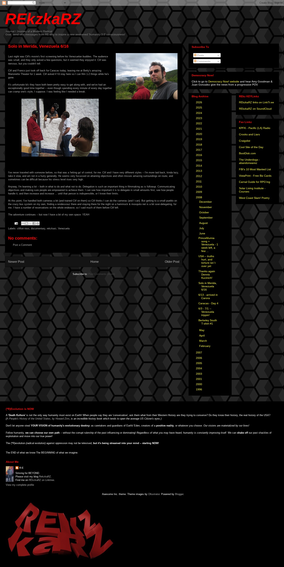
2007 (199, 352)
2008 (199, 197)
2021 (199, 128)
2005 (199, 363)
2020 (199, 134)
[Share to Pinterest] (38, 223)
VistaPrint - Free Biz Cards (255, 175)
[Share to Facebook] (34, 223)
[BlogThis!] (27, 223)
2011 (199, 181)
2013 (199, 170)
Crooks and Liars (249, 134)
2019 (199, 139)
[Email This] (23, 223)
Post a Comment (22, 244)
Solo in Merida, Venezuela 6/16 (207, 286)
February (205, 345)
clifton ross (23, 228)
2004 (199, 368)
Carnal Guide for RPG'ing (254, 181)
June (202, 233)
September (206, 217)
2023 (199, 118)
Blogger (179, 494)
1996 (199, 389)
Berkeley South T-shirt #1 (207, 322)
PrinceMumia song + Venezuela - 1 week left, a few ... (208, 244)
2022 (199, 123)
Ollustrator (154, 494)
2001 (199, 379)
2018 (199, 144)
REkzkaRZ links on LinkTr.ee (256, 102)
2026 (199, 102)
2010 (199, 186)
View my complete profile (20, 484)
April (202, 335)
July (202, 228)
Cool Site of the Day (251, 147)
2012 (199, 176)
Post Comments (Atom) (101, 274)
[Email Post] (16, 223)
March (203, 340)
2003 (199, 373)
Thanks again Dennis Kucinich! (206, 274)
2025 (199, 107)
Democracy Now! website (223, 81)
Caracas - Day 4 (208, 303)
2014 (199, 165)
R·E (21, 467)
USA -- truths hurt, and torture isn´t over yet (206, 261)
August (203, 223)
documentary (38, 228)
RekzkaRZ (45, 476)
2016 (199, 155)
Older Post (172, 261)
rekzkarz (51, 228)
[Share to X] (30, 223)
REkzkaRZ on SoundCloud (255, 108)
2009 (199, 191)
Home (94, 261)
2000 (199, 384)
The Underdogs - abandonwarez (249, 161)
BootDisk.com (247, 153)
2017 (199, 149)
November (206, 207)
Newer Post (16, 261)
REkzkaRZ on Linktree (41, 480)
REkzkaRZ (43, 18)
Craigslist (244, 140)
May (202, 330)
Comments (203, 61)
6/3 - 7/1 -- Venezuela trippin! (206, 312)
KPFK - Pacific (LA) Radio (254, 128)
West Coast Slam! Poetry (254, 197)
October (204, 212)
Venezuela (64, 228)
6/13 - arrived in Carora (208, 296)
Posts (200, 55)
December (206, 201)
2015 (199, 160)
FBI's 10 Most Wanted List (255, 169)
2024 (199, 112)
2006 (199, 357)
